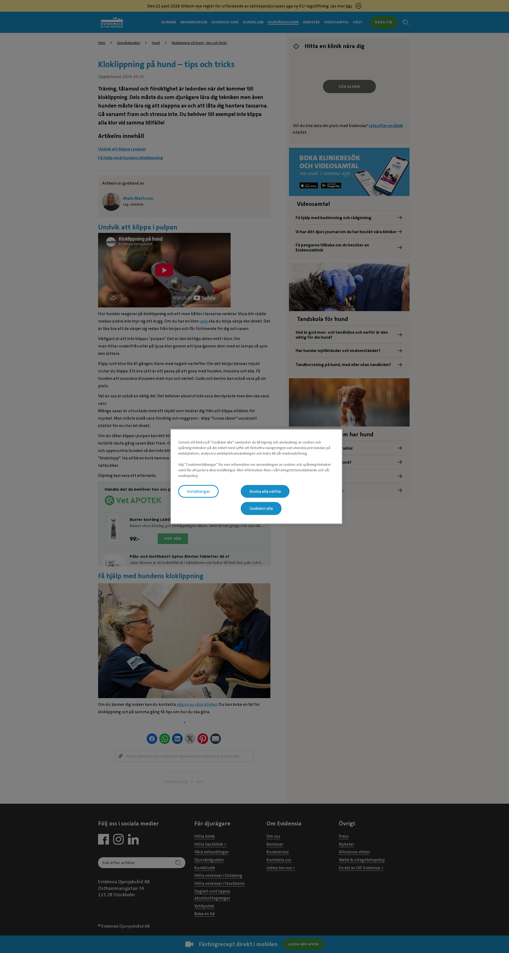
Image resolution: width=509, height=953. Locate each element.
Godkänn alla (261, 508)
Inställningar (198, 491)
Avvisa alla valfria (265, 491)
